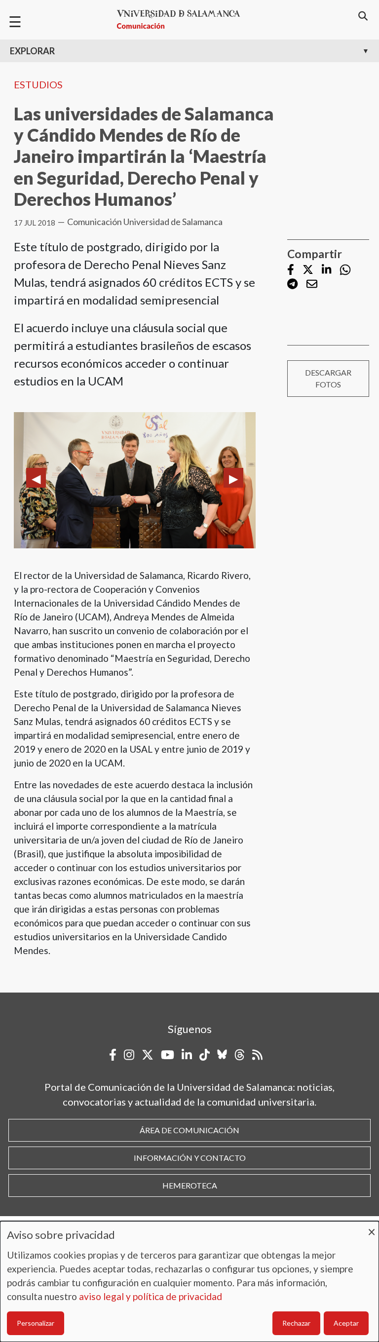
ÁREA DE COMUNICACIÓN (189, 1130)
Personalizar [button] (35, 1323)
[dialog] (189, 1281)
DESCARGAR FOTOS (328, 378)
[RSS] (257, 1055)
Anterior (36, 478)
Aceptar (346, 1323)
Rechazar (296, 1323)
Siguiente (233, 478)
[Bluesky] (222, 1055)
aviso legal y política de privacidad (150, 1296)
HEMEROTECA (189, 1185)
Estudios (38, 84)
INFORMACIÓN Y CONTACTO (190, 1157)
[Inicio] (182, 19)
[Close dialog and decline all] (371, 1227)
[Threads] (239, 1055)
